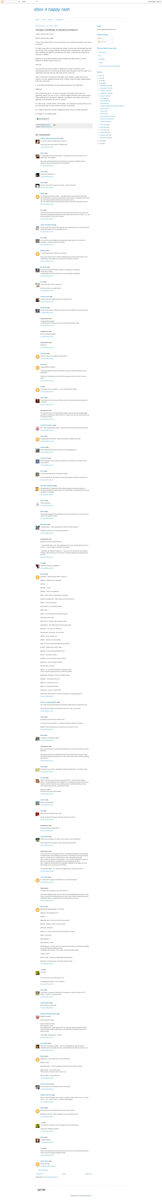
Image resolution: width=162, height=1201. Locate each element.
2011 (100, 78)
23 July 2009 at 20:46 (46, 819)
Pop (100, 55)
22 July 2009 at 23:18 (46, 404)
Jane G (42, 800)
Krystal (42, 778)
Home (37, 19)
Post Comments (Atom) (50, 1177)
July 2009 (104, 98)
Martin (42, 574)
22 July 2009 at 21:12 (46, 244)
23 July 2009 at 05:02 (46, 533)
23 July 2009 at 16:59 (46, 794)
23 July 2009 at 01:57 (46, 465)
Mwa (41, 364)
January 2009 (105, 137)
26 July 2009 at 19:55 (46, 1078)
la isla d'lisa (44, 458)
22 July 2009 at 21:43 (46, 312)
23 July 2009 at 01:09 (46, 441)
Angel (42, 717)
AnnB (42, 766)
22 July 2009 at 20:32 (46, 204)
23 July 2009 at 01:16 (46, 452)
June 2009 (104, 125)
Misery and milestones (107, 119)
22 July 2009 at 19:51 (46, 147)
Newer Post (39, 1174)
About (44, 19)
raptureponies (44, 1003)
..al (41, 969)
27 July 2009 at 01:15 (46, 1089)
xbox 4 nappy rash (52, 9)
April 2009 (104, 130)
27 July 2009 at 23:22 (46, 1142)
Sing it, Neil (103, 111)
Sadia (42, 436)
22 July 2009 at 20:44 (46, 219)
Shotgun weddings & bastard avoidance (112, 106)
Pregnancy (43, 126)
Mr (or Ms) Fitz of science (107, 116)
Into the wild (103, 113)
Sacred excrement (105, 121)
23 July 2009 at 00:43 (46, 430)
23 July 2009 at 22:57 (46, 830)
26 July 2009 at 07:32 (46, 1050)
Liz (41, 563)
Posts (101, 38)
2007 (100, 143)
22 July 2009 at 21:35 (46, 301)
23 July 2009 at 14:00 (46, 740)
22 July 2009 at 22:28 (46, 358)
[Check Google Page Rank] (41, 1190)
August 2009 (104, 96)
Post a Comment (43, 1170)
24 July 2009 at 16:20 (46, 997)
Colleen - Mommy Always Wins (50, 138)
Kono (42, 990)
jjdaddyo (43, 250)
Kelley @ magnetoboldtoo (48, 702)
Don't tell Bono (104, 103)
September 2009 (106, 93)
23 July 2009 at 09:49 (46, 696)
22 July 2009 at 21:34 (46, 290)
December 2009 (106, 85)
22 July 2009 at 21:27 (46, 276)
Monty (42, 511)
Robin (42, 193)
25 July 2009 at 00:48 (46, 1008)
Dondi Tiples (44, 1161)
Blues (42, 153)
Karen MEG (44, 1043)
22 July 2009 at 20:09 (46, 187)
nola (41, 1148)
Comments (103, 42)
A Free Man (44, 877)
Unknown (43, 353)
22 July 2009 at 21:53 (46, 325)
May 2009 (104, 127)
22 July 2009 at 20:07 (46, 176)
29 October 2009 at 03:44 (48, 1166)
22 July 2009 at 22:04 (46, 336)
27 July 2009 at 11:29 (46, 1131)
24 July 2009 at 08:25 (46, 963)
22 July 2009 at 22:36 (46, 381)
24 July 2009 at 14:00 (46, 984)
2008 (100, 141)
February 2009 (105, 135)
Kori (41, 210)
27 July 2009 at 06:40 (46, 1102)
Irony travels (102, 52)
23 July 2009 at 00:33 (46, 419)
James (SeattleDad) (46, 225)
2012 (100, 75)
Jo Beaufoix (44, 836)
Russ (42, 471)
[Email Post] (54, 124)
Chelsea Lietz (44, 296)
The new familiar (105, 101)
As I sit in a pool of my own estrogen (109, 66)
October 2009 (105, 91)
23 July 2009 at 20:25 (46, 805)
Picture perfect (104, 108)
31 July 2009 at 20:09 (46, 1155)
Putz (41, 238)
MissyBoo (43, 524)
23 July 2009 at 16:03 (46, 772)
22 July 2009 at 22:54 (46, 391)
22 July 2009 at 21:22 (46, 261)
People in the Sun (45, 1095)
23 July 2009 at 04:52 (46, 518)
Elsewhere (59, 19)
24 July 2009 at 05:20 (46, 882)
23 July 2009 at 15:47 (46, 760)
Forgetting (102, 59)
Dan (41, 282)
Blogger (89, 1195)
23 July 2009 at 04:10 (46, 505)
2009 (100, 83)
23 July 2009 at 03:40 (46, 480)
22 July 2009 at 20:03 (46, 165)
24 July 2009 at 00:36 (46, 871)
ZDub (42, 1137)
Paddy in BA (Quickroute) (48, 1014)
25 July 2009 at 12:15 (46, 1037)
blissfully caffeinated (46, 486)
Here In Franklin (45, 1084)
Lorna (42, 171)
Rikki (42, 735)
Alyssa (42, 500)
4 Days (101, 62)
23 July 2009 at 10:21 (46, 711)
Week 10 (49, 126)
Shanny (42, 447)
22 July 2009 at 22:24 (46, 347)
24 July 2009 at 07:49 (46, 900)
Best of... (51, 19)
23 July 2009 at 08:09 (46, 568)
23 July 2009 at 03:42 (46, 494)
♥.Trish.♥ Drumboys (46, 425)
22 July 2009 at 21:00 (46, 232)
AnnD (42, 397)
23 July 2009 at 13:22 (46, 729)
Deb (41, 811)
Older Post (89, 1174)
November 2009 (106, 88)
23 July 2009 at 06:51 (46, 557)
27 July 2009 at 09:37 (46, 1116)
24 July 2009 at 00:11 (46, 845)
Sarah (42, 182)
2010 (100, 80)
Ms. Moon (43, 267)
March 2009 (104, 132)
